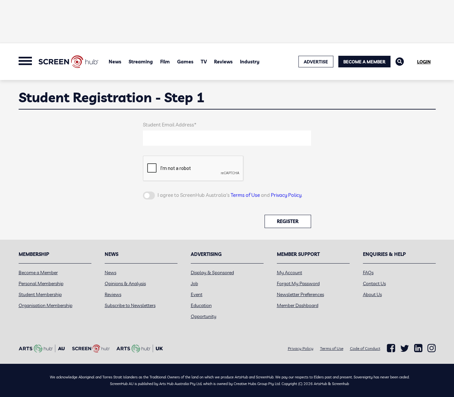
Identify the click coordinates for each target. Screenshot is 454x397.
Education (201, 305)
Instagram (431, 348)
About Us (372, 294)
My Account (289, 273)
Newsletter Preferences (300, 294)
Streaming (141, 62)
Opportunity (203, 316)
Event (196, 294)
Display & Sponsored (212, 273)
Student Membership (40, 294)
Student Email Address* (169, 124)
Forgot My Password (298, 283)
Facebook (391, 348)
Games (185, 62)
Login (424, 61)
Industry (250, 62)
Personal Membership (41, 283)
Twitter (404, 348)
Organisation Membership (45, 305)
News (115, 62)
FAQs (368, 273)
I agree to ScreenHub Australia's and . (230, 195)
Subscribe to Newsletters (130, 305)
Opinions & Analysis (125, 283)
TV (204, 62)
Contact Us (374, 283)
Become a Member (364, 61)
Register (287, 221)
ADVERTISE (316, 61)
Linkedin (418, 348)
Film (165, 62)
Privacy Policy (286, 195)
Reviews (223, 62)
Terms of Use (245, 195)
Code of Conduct (365, 348)
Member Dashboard (297, 305)
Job (194, 283)
